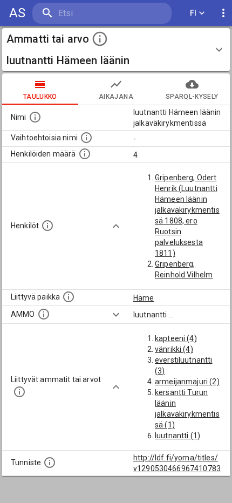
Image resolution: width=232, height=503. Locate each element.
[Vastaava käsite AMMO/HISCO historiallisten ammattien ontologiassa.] (43, 314)
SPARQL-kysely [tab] (192, 96)
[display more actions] (223, 13)
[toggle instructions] (99, 38)
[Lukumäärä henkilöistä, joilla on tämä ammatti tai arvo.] (84, 153)
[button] (116, 49)
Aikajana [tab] (116, 96)
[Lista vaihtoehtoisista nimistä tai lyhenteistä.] (86, 137)
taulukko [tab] (40, 96)
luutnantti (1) (177, 435)
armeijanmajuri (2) (187, 381)
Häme (143, 298)
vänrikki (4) (174, 349)
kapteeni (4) (176, 338)
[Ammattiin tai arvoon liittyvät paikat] (68, 296)
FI (193, 13)
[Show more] (116, 226)
